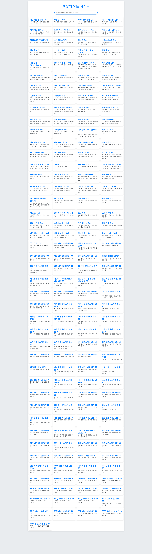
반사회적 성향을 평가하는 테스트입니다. (64, 215)
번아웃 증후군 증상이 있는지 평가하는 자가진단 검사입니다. (87, 154)
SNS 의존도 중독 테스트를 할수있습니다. (39, 245)
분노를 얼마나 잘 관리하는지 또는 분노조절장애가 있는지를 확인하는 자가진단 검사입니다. (88, 65)
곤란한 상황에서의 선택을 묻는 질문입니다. (63, 319)
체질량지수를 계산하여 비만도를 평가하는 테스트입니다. (112, 188)
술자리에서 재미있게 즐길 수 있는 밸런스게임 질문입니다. (63, 345)
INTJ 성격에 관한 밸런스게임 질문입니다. (87, 480)
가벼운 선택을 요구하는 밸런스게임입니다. (40, 420)
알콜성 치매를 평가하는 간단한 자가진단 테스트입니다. (39, 225)
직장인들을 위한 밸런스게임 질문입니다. (112, 307)
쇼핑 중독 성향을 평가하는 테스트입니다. (87, 200)
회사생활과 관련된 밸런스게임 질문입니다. (40, 319)
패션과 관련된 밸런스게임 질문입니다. (40, 445)
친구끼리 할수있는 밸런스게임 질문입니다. (40, 258)
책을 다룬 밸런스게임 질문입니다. (87, 456)
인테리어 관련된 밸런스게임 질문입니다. (112, 357)
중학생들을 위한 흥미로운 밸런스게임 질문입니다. (40, 345)
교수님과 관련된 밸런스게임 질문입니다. (64, 446)
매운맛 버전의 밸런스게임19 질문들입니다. (87, 246)
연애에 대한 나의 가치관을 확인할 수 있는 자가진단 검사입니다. (39, 144)
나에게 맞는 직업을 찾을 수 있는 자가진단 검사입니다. (112, 87)
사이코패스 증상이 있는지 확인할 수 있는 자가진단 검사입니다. (39, 154)
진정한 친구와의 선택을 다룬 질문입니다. (111, 419)
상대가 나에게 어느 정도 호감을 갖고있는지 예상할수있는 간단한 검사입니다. (112, 155)
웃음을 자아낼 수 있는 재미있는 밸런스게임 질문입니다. (39, 306)
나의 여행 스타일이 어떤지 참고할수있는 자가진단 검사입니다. (63, 188)
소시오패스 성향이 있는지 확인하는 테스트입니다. (64, 42)
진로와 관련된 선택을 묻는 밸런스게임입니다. (39, 432)
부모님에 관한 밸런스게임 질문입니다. (112, 468)
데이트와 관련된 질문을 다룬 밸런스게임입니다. (87, 468)
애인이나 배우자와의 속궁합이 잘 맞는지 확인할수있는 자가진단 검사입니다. (40, 98)
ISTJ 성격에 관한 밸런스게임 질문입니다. (88, 490)
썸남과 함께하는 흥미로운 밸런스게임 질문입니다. (88, 293)
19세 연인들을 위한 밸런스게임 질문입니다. (87, 269)
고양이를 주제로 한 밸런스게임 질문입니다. (111, 370)
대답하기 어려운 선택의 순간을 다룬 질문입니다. (63, 281)
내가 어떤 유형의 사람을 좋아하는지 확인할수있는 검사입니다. (87, 132)
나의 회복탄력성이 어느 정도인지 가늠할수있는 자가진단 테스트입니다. (112, 65)
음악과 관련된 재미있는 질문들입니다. (112, 445)
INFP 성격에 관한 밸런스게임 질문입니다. (112, 480)
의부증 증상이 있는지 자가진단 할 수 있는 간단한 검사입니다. (111, 77)
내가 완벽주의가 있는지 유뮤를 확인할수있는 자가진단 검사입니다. (111, 121)
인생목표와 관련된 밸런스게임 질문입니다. (40, 468)
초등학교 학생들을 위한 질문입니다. (39, 332)
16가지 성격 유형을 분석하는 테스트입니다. (87, 21)
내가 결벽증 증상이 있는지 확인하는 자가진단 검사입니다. (111, 52)
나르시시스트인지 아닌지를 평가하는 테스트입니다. (112, 42)
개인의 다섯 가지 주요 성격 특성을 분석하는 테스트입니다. (39, 32)
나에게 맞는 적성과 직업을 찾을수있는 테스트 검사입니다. (39, 21)
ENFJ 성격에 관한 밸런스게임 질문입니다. (64, 500)
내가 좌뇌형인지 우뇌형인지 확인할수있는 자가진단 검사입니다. (64, 144)
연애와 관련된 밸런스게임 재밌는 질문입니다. (87, 258)
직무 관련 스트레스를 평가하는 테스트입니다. (87, 144)
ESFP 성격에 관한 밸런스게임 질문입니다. (112, 513)
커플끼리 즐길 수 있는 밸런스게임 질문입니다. (63, 268)
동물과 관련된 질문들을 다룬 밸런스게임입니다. (87, 369)
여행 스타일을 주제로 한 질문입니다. (63, 383)
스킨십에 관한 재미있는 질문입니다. (63, 395)
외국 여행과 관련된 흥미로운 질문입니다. (87, 383)
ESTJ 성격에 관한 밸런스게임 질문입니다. (87, 513)
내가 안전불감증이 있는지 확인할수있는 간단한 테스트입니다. (40, 77)
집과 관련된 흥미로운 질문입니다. (39, 368)
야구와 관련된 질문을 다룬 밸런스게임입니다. (87, 394)
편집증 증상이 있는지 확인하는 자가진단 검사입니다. (87, 109)
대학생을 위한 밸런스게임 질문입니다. (112, 319)
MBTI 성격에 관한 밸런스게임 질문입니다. (64, 468)
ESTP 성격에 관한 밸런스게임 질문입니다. (40, 525)
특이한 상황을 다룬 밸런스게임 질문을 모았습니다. (39, 269)
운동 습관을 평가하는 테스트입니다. (87, 166)
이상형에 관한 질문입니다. (111, 407)
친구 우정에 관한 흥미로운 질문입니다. (111, 281)
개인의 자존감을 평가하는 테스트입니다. (40, 65)
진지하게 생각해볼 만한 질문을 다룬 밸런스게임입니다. (63, 433)
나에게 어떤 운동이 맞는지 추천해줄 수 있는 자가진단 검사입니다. (39, 166)
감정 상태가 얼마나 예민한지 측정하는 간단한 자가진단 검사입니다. (39, 87)
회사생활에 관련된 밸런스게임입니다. (64, 356)
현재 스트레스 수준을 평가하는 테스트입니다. (63, 225)
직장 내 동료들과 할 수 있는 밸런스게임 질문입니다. (88, 307)
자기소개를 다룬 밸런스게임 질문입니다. (64, 307)
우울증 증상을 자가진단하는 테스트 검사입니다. (64, 21)
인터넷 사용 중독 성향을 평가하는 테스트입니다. (63, 200)
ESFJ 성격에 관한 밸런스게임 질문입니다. (63, 513)
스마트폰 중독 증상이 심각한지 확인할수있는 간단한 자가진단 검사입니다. (88, 177)
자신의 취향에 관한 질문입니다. (87, 355)
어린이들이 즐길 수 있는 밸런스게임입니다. (87, 332)
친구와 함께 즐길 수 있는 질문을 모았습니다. (88, 281)
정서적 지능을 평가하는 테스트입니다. (64, 64)
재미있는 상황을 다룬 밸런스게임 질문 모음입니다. (39, 281)
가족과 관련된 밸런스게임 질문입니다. (88, 419)
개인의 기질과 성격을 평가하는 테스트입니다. (111, 32)
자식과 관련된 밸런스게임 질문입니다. (40, 480)
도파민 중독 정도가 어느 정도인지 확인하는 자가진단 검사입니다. (39, 188)
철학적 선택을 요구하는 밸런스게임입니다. (40, 394)
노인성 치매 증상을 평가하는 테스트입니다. (111, 215)
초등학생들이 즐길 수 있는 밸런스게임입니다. (63, 332)
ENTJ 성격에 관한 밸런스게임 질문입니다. (88, 500)
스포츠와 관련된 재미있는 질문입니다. (112, 383)
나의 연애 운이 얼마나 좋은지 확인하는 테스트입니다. (39, 52)
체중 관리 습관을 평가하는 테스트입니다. (39, 176)
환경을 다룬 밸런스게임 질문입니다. (39, 382)
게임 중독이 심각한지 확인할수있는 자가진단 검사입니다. (112, 176)
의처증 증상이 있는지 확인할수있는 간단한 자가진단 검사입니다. (88, 77)
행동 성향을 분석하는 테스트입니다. (63, 32)
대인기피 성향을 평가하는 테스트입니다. (64, 77)
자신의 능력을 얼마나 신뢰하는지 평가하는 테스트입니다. (87, 225)
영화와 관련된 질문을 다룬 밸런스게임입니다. (39, 457)
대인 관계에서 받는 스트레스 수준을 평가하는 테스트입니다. (39, 235)
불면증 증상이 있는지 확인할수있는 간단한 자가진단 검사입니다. (40, 121)
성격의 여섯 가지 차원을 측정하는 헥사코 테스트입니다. (87, 42)
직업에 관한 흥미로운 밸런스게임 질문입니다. (87, 407)
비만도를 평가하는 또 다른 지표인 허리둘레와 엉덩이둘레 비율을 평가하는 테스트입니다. (40, 202)
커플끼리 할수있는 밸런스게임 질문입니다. (64, 258)
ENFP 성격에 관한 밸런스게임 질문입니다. (112, 501)
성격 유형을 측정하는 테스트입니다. (39, 42)
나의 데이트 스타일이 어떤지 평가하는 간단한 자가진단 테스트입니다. (87, 189)
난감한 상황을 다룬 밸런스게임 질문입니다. (87, 319)
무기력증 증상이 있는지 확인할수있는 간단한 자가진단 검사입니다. (64, 121)
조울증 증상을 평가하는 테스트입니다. (88, 215)
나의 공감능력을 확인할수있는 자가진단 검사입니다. (64, 131)
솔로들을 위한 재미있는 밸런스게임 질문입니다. (40, 293)
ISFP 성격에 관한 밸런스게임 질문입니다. (111, 490)
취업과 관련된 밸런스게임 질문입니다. (40, 356)
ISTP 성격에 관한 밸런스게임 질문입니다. (40, 500)
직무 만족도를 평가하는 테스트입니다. (112, 144)
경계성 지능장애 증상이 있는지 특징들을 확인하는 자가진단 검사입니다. (64, 110)
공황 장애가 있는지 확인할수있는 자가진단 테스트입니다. (63, 97)
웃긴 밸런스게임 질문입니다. (111, 244)
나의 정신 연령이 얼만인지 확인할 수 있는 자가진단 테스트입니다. (63, 154)
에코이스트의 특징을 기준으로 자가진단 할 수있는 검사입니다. (88, 87)
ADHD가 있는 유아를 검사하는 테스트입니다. (39, 109)
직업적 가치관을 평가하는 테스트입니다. (112, 131)
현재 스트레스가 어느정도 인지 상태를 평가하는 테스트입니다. (63, 52)
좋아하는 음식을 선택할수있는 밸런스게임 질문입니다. (64, 245)
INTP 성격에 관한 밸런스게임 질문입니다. (40, 490)
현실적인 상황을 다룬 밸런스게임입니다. (64, 408)
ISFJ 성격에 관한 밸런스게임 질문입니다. (64, 490)
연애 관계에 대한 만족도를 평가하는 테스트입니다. (87, 235)
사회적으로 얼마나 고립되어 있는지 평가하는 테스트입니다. (64, 235)
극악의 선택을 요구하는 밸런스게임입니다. (112, 268)
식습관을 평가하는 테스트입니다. (63, 165)
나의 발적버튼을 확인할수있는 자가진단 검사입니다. (40, 131)
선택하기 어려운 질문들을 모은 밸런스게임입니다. (87, 433)
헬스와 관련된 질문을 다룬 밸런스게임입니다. (111, 344)
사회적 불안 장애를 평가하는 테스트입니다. (87, 53)
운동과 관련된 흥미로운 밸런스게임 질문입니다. (88, 344)
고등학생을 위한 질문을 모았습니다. (111, 332)
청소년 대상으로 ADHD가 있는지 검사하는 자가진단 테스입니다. (111, 97)
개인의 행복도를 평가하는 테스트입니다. (112, 225)
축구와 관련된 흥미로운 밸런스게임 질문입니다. (112, 394)
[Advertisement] (48, 542)
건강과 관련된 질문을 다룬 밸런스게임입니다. (111, 432)
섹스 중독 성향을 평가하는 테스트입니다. (39, 215)
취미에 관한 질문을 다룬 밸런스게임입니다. (39, 407)
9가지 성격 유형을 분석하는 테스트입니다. (112, 21)
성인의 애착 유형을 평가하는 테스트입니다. (63, 87)
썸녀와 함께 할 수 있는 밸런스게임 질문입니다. (63, 293)
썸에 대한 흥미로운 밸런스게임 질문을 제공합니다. (111, 258)
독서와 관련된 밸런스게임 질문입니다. (64, 457)
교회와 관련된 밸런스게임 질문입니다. (88, 445)
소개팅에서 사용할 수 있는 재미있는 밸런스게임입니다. (111, 294)
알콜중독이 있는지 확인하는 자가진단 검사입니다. (112, 109)
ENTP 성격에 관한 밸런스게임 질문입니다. (40, 514)
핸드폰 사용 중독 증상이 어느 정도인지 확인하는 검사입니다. (63, 176)
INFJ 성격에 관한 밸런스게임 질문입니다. (63, 480)
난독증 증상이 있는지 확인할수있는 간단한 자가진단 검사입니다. (88, 121)
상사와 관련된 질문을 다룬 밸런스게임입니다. (111, 457)
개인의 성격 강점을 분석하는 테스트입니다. (87, 32)
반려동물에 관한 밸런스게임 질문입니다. (64, 370)
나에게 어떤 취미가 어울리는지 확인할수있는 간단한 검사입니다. (111, 166)
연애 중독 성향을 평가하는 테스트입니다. (111, 200)
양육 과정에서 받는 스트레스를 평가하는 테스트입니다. (111, 235)
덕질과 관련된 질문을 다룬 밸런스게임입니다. (63, 419)
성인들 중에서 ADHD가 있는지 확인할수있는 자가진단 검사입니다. (87, 97)
